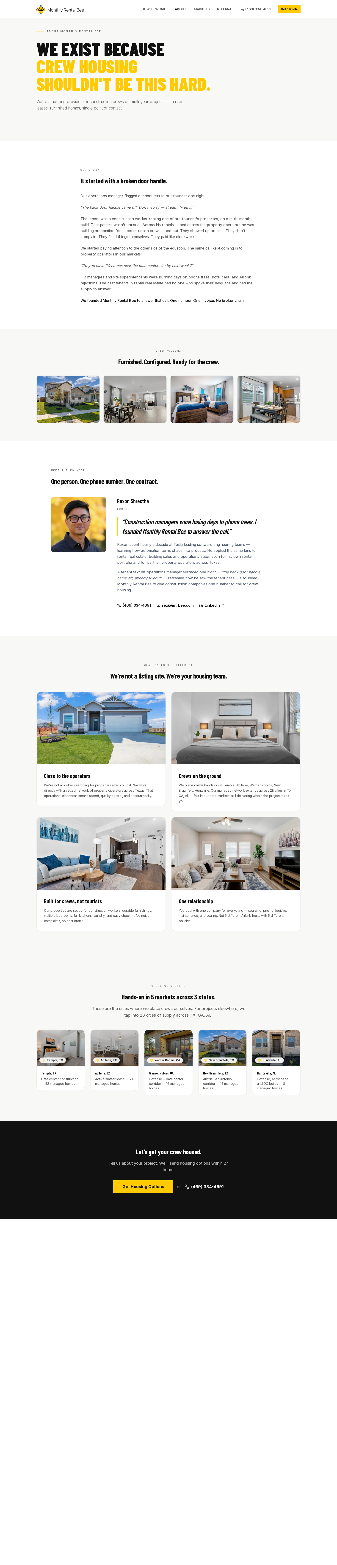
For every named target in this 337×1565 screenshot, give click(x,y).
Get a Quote (289, 9)
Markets (202, 9)
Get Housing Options (143, 1186)
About (181, 9)
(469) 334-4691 (258, 9)
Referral (225, 9)
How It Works (155, 9)
